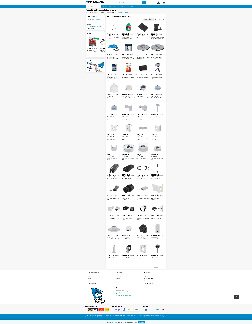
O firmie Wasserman (92, 283)
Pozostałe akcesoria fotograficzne (122, 12)
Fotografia (101, 12)
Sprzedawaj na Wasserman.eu (151, 280)
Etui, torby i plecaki (91, 22)
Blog (110, 6)
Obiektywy (89, 24)
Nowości (104, 6)
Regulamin (146, 276)
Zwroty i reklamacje (120, 280)
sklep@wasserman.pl (122, 292)
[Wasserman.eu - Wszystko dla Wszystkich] (95, 2)
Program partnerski (148, 283)
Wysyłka (123, 6)
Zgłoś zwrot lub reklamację (123, 295)
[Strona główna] (87, 12)
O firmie (116, 6)
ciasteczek (114, 322)
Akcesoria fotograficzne (109, 12)
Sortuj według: (147, 18)
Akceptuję (141, 322)
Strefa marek (130, 6)
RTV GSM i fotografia (94, 12)
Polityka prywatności (148, 278)
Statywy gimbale (90, 28)
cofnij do (94, 19)
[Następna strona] (163, 19)
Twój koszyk (118, 276)
